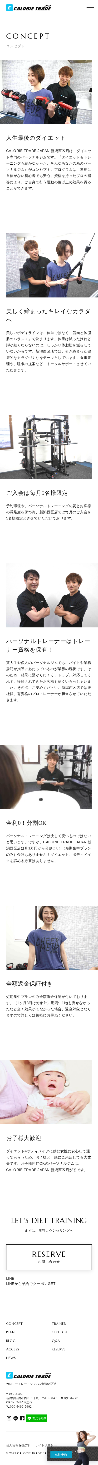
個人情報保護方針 (18, 1445)
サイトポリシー (46, 1445)
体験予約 (61, 1454)
